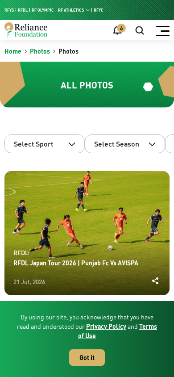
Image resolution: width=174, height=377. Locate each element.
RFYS (9, 10)
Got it (87, 357)
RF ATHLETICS (71, 10)
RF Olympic (43, 10)
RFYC (99, 10)
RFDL (23, 10)
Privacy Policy (106, 326)
